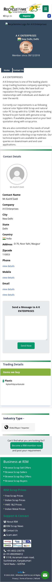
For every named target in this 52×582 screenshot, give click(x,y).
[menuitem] (26, 8)
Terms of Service (26, 578)
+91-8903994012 (14, 554)
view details (8, 266)
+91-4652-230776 (15, 550)
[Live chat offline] (45, 575)
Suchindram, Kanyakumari (17, 560)
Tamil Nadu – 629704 (14, 563)
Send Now (26, 345)
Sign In (8, 16)
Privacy (15, 578)
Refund (37, 578)
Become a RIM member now (26, 445)
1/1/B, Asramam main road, (19, 557)
